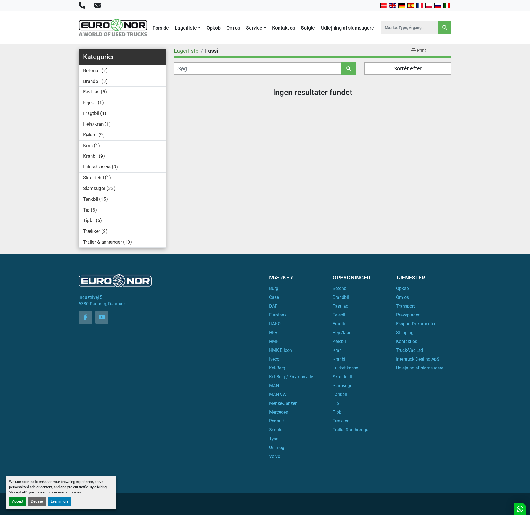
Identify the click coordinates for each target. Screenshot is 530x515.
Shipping (405, 332)
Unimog (276, 447)
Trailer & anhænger (351, 429)
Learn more (59, 501)
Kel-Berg (277, 368)
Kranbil (339, 359)
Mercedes (278, 412)
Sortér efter (408, 68)
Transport (405, 306)
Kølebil (339, 341)
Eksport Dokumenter (416, 323)
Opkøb (213, 28)
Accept (17, 501)
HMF (274, 341)
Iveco (274, 359)
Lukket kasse (345, 368)
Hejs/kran (342, 332)
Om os (233, 28)
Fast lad (340, 306)
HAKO (275, 323)
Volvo (274, 456)
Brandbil (341, 297)
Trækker (340, 421)
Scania (276, 429)
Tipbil (338, 412)
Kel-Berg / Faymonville (291, 376)
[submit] (444, 27)
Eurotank (278, 315)
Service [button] (254, 28)
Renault (276, 421)
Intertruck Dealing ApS (417, 359)
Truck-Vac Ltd (409, 350)
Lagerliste (186, 28)
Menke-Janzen (283, 403)
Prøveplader (407, 315)
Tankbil (340, 394)
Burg (273, 288)
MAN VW (278, 394)
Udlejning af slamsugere (347, 28)
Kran (337, 350)
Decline (37, 501)
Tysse (274, 438)
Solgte (308, 28)
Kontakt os (283, 28)
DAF (273, 306)
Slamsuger (343, 385)
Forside (161, 28)
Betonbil (341, 288)
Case (274, 297)
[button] (188, 27)
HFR (273, 332)
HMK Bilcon (280, 350)
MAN (274, 385)
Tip (336, 403)
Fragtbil (340, 323)
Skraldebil (342, 376)
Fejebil (339, 315)
